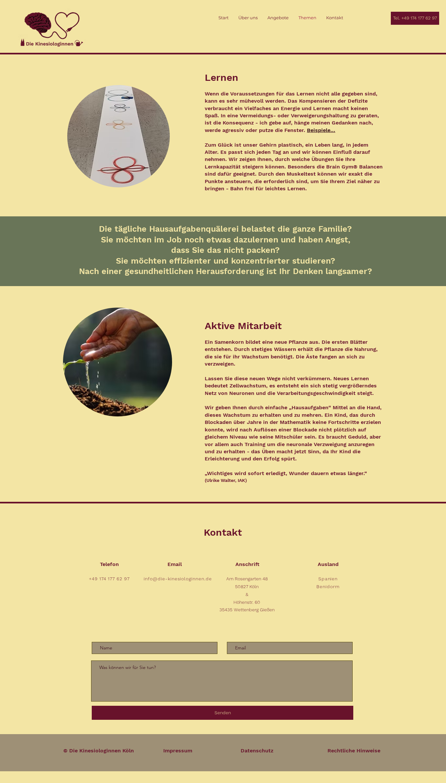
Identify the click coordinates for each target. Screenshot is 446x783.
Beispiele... (321, 130)
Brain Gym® (342, 167)
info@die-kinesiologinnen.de (178, 578)
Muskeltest (301, 174)
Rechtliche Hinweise (353, 750)
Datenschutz (257, 750)
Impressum (177, 750)
